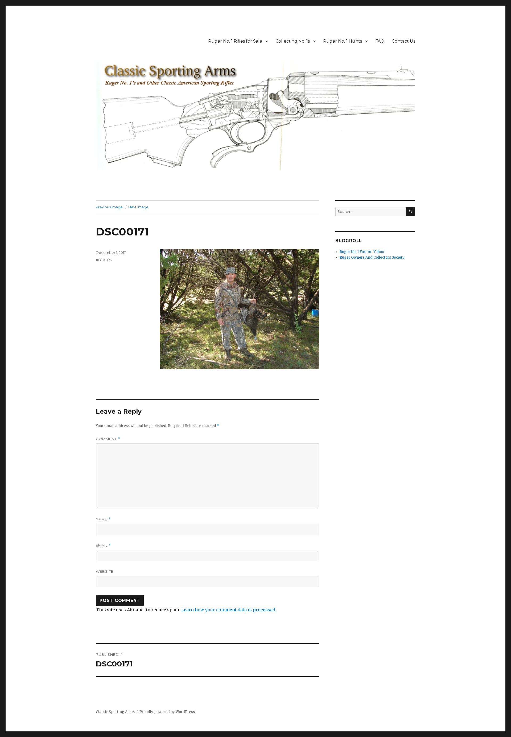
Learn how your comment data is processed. (228, 609)
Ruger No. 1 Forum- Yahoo (362, 252)
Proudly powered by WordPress (167, 712)
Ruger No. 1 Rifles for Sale (235, 41)
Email (103, 545)
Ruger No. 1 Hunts (342, 41)
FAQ (379, 41)
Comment (108, 439)
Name (103, 519)
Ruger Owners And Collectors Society (372, 257)
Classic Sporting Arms (115, 712)
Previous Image (109, 207)
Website (104, 571)
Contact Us (403, 41)
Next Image (138, 207)
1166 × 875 (104, 260)
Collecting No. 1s (292, 41)
